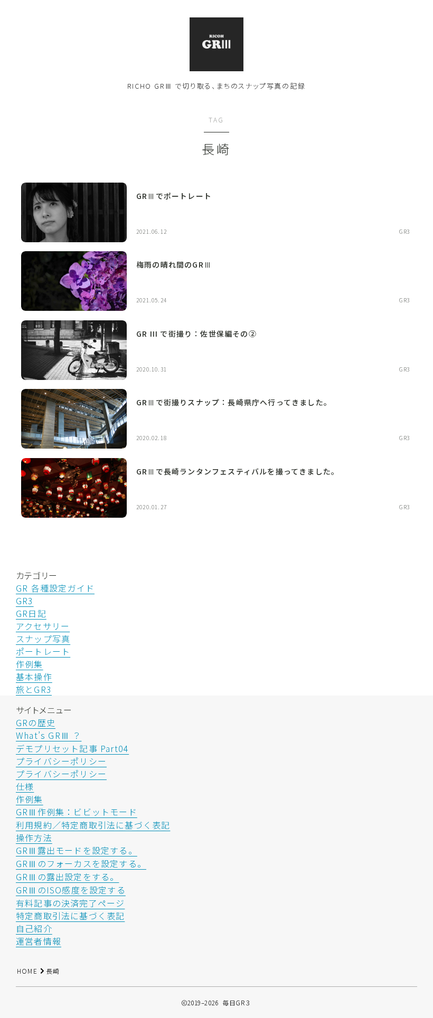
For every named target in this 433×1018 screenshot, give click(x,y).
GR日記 (31, 613)
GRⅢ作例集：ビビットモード (76, 811)
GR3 (25, 600)
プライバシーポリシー (61, 761)
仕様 (25, 786)
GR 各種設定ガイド (55, 588)
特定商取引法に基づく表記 (70, 915)
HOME (27, 970)
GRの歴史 (35, 722)
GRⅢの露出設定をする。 (67, 876)
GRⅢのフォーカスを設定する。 (81, 863)
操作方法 (34, 837)
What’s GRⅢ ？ (48, 735)
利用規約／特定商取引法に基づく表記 (93, 825)
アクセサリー (43, 626)
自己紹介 (34, 928)
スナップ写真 (43, 638)
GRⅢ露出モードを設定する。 (76, 850)
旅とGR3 (34, 689)
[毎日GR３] (216, 44)
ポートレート (43, 651)
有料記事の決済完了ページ (70, 903)
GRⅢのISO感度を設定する (71, 889)
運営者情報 (38, 941)
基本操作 (34, 676)
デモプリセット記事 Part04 (72, 748)
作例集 (29, 664)
